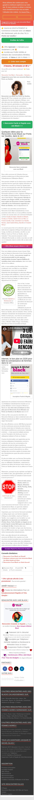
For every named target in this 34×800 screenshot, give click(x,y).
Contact (4, 792)
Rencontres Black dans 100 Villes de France (15, 790)
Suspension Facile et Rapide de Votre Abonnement (17, 757)
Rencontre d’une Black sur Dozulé (14, 556)
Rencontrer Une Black (8, 75)
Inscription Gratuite (7, 769)
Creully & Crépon (11, 216)
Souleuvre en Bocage (8, 702)
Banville (21, 222)
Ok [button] (17, 17)
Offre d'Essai (5, 771)
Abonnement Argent (7, 775)
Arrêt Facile (5, 496)
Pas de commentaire (16, 570)
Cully (12, 220)
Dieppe (8, 716)
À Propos (4, 788)
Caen (3, 698)
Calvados (27, 75)
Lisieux (21, 698)
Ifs (14, 700)
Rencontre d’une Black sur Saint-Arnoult (16, 562)
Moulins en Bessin (22, 216)
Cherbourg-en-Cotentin (23, 714)
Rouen (10, 714)
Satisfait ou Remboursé (14, 755)
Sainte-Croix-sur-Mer (19, 218)
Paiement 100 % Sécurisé (9, 747)
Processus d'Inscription (8, 767)
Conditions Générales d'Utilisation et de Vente (15, 779)
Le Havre (4, 714)
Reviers (4, 222)
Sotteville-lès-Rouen (17, 716)
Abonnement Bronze (8, 777)
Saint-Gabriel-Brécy (12, 222)
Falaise (18, 702)
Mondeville (19, 700)
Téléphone (13, 753)
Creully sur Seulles (7, 218)
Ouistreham (26, 700)
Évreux (4, 716)
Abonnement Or (6, 773)
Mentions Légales (7, 794)
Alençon (16, 718)
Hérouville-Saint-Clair (11, 698)
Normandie (19, 75)
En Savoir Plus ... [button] (25, 12)
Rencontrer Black (8, 568)
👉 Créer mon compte (17, 62)
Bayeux (11, 700)
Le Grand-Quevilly (26, 718)
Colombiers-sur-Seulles (22, 220)
